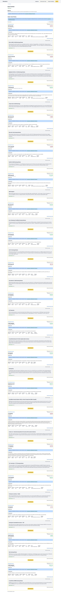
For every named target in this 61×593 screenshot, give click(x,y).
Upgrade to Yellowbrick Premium (30, 13)
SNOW (9, 383)
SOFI (9, 234)
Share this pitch (30, 51)
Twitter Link (9, 8)
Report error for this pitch (50, 80)
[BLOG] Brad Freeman (11, 24)
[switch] (48, 21)
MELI (9, 116)
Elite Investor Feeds (43, 1)
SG (8, 507)
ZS (8, 413)
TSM (9, 87)
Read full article (10, 78)
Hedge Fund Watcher (51, 1)
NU (8, 353)
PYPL (9, 146)
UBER (9, 535)
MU (8, 25)
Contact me (37, 1)
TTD (9, 446)
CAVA (9, 477)
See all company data (50, 38)
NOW (9, 264)
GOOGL (9, 56)
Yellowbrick (5, 1)
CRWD (9, 323)
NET (9, 204)
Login (57, 1)
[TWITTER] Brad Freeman (11, 382)
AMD (9, 175)
